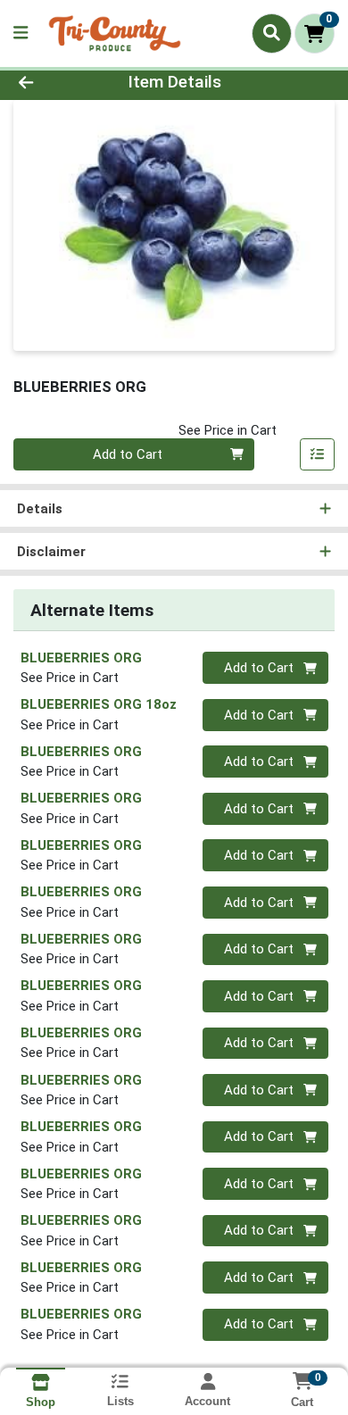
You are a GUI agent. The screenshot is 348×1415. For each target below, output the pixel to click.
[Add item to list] (318, 454)
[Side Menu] (20, 33)
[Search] (271, 33)
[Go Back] (53, 82)
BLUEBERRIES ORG (81, 658)
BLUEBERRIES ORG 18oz (99, 704)
